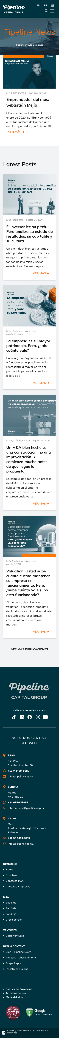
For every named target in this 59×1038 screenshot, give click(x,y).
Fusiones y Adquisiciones (29, 45)
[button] (46, 10)
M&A (9, 440)
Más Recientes (16, 93)
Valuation (30, 331)
